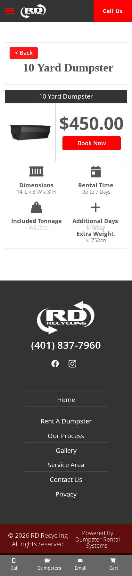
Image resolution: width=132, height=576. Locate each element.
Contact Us (66, 479)
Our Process (66, 435)
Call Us (113, 11)
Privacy (66, 494)
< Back (24, 52)
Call (14, 568)
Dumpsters (48, 568)
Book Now (92, 143)
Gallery (66, 450)
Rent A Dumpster (66, 421)
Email (80, 568)
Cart (113, 568)
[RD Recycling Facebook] (55, 363)
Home (66, 399)
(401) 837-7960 (66, 345)
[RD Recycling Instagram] (72, 363)
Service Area (66, 464)
